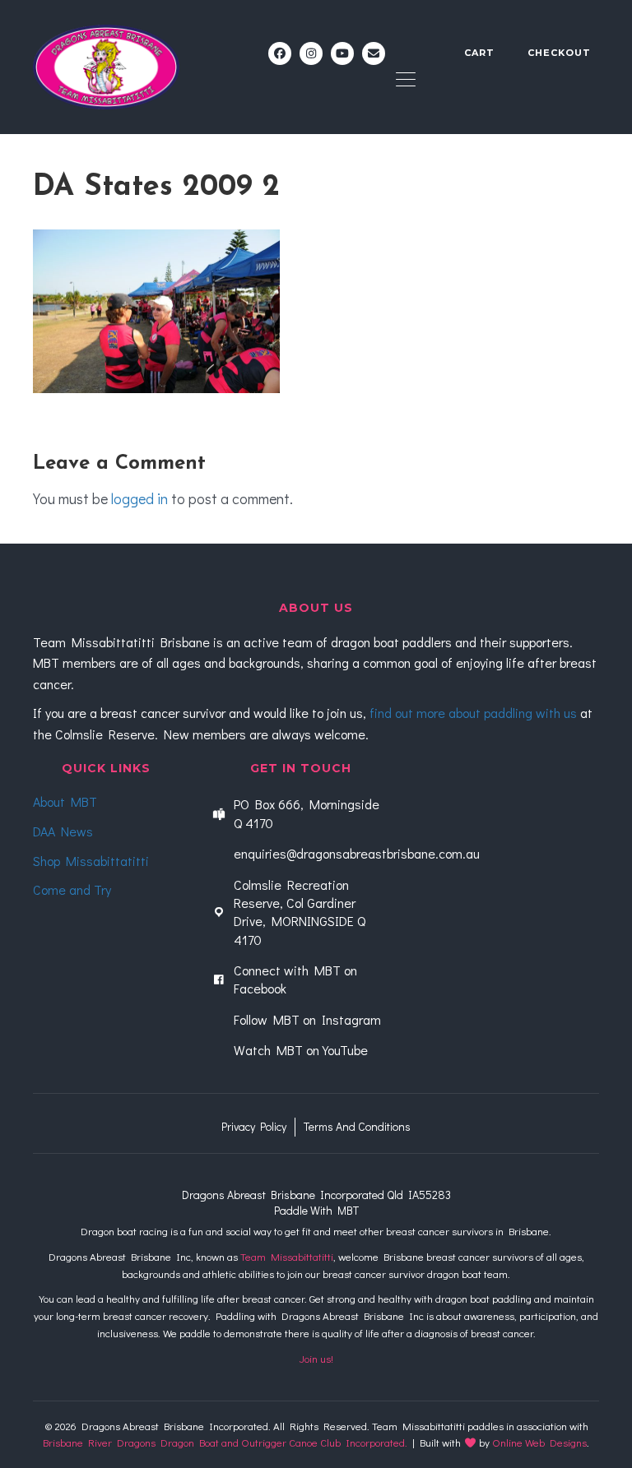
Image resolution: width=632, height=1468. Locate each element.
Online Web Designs (539, 1442)
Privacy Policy (253, 1126)
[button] (279, 53)
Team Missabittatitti (286, 1256)
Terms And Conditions (357, 1126)
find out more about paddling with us (473, 712)
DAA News (63, 831)
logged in (139, 498)
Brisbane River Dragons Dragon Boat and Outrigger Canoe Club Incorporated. (225, 1442)
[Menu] (405, 81)
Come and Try (72, 889)
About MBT (65, 801)
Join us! (316, 1358)
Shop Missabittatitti (91, 860)
